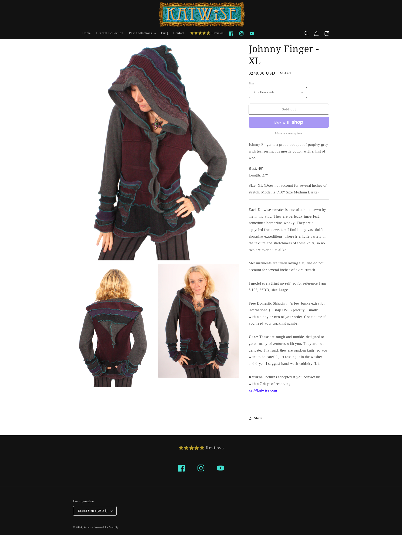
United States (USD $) (92, 510)
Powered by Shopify (106, 527)
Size (252, 83)
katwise (88, 527)
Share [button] (258, 418)
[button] (142, 33)
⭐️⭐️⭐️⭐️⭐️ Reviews (201, 447)
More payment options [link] (288, 133)
